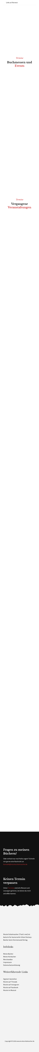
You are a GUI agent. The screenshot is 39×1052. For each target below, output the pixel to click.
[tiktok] (27, 2)
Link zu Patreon (12, 2)
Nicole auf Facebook (10, 987)
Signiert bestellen (10, 979)
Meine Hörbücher (9, 957)
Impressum (7, 962)
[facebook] (24, 2)
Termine (11, 888)
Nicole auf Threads (10, 982)
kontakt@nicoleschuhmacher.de (15, 864)
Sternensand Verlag (20, 940)
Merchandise (8, 959)
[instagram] (35, 2)
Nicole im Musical (9, 990)
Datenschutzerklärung (11, 965)
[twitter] (31, 2)
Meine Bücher (8, 954)
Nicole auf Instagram (11, 984)
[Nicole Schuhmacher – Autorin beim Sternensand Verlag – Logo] (16, 8)
